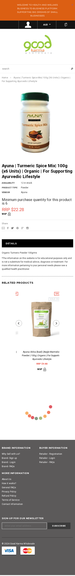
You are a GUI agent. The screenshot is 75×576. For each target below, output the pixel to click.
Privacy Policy (9, 491)
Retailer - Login (47, 458)
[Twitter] (12, 228)
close (72, 5)
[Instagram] (27, 228)
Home (5, 77)
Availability (8, 183)
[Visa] (9, 550)
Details (11, 243)
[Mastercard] (27, 550)
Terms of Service (10, 500)
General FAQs (9, 487)
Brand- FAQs (8, 466)
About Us (6, 479)
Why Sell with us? (11, 454)
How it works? (9, 483)
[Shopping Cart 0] (65, 25)
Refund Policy (9, 496)
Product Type (9, 188)
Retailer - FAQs (47, 462)
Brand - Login (8, 462)
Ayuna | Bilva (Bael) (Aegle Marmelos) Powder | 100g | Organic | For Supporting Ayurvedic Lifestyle (37, 355)
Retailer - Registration (50, 454)
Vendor (6, 192)
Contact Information (12, 504)
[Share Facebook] (7, 228)
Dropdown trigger (28, 25)
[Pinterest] (17, 228)
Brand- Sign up (9, 458)
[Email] (3, 228)
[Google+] (22, 228)
